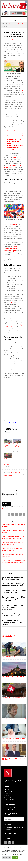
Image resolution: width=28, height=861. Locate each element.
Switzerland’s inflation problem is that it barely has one (14, 615)
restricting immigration (11, 224)
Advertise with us (9, 808)
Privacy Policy (6, 508)
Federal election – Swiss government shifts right (13, 698)
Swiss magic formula (9, 475)
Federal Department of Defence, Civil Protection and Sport (12, 249)
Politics (12, 472)
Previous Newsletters (10, 833)
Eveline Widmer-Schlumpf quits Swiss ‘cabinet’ (14, 718)
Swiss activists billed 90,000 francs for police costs (12, 578)
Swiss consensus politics (17, 474)
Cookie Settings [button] (6, 857)
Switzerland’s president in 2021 (7, 445)
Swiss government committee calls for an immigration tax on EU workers (13, 599)
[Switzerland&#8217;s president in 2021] (8, 441)
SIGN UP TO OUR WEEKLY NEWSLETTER (10, 636)
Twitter (15, 423)
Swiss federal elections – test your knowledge (13, 738)
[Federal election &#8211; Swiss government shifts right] (8, 455)
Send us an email (8, 793)
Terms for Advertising (10, 799)
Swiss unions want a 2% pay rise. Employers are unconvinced (12, 607)
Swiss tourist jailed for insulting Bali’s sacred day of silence (13, 622)
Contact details (8, 791)
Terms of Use (7, 795)
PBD (22, 90)
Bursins (15, 157)
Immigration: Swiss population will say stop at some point (13, 759)
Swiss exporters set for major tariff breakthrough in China (13, 585)
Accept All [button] (15, 857)
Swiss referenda (19, 472)
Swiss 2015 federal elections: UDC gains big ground (17, 446)
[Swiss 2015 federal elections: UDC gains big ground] (17, 441)
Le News (14, 6)
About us (6, 789)
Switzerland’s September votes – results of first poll (14, 591)
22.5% (10, 302)
